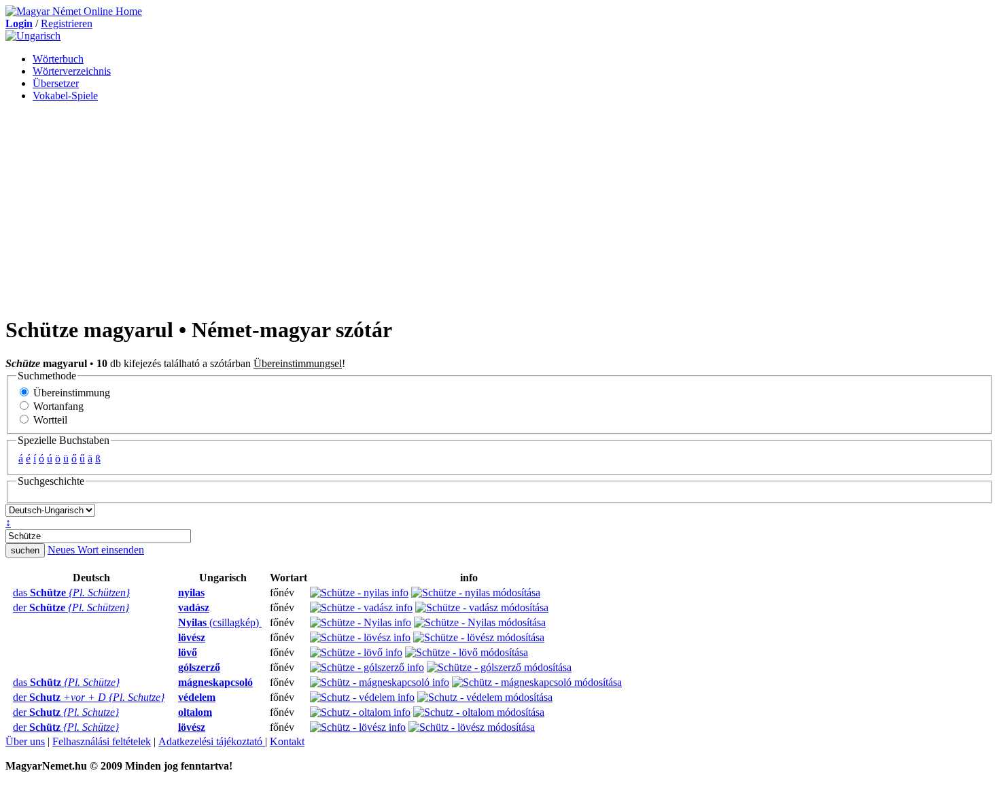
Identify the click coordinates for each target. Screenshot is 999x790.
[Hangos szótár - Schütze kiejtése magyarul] (174, 593)
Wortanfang (57, 406)
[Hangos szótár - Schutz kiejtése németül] (8, 697)
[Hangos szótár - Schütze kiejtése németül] (8, 593)
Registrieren (66, 23)
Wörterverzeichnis (72, 71)
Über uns (25, 741)
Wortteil (49, 420)
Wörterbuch (58, 59)
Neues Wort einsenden (96, 549)
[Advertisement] (499, 208)
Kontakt (287, 741)
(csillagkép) (220, 622)
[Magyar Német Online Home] (73, 11)
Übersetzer (56, 83)
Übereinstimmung (70, 392)
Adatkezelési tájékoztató (211, 741)
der (71, 607)
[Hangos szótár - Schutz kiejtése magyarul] (174, 697)
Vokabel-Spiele (65, 95)
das (71, 592)
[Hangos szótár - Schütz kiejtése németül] (8, 682)
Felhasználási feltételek (101, 741)
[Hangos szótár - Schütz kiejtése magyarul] (174, 682)
